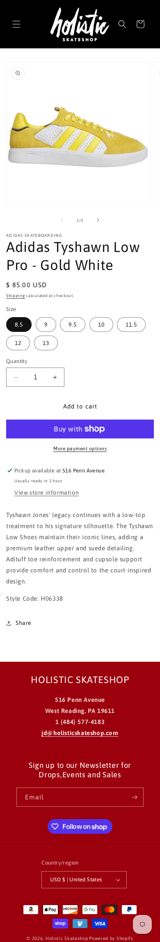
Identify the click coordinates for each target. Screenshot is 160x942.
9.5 (73, 324)
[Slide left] (62, 220)
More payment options (80, 449)
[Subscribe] (134, 797)
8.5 (19, 324)
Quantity (16, 361)
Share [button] (24, 623)
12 (18, 343)
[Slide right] (98, 220)
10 (101, 324)
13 (46, 343)
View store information (46, 492)
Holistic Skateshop (67, 938)
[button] (16, 24)
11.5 (131, 324)
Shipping (15, 295)
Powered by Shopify (111, 938)
